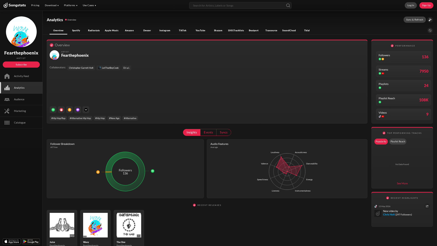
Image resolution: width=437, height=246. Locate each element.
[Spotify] (53, 109)
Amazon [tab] (129, 30)
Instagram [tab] (164, 30)
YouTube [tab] (200, 30)
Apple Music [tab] (111, 30)
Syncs (223, 132)
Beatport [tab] (254, 30)
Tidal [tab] (307, 30)
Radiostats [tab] (94, 30)
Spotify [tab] (76, 30)
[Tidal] (85, 109)
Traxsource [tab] (271, 30)
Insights (192, 132)
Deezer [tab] (147, 30)
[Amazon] (69, 109)
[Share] (427, 206)
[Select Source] (430, 30)
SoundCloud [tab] (289, 30)
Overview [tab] (58, 30)
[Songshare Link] (430, 20)
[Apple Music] (61, 109)
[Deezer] (77, 109)
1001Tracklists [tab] (236, 30)
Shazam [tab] (218, 30)
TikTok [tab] (182, 30)
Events (208, 132)
